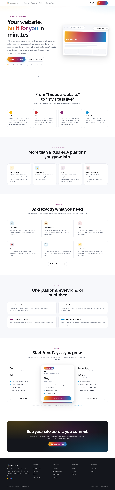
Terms (74, 474)
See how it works (35, 59)
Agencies (55, 477)
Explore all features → (57, 264)
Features (34, 3)
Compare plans (91, 398)
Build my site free (16, 59)
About (73, 468)
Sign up (93, 468)
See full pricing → (79, 405)
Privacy (74, 471)
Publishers (56, 474)
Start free (102, 3)
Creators (55, 468)
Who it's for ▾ (50, 3)
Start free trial (57, 398)
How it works (25, 3)
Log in (92, 3)
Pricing (41, 3)
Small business (57, 471)
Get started (36, 477)
